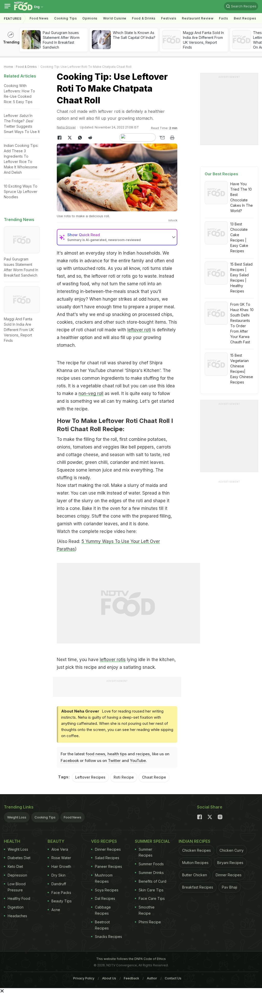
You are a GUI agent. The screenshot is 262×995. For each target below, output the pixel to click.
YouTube (138, 760)
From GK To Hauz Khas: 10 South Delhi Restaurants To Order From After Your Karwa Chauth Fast (242, 323)
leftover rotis (113, 659)
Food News (39, 18)
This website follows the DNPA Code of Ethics (131, 959)
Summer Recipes (145, 852)
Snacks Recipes (108, 936)
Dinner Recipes (108, 849)
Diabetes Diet (19, 858)
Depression (17, 875)
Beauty (56, 841)
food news (95, 753)
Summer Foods (151, 864)
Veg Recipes (104, 841)
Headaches (17, 916)
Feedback (131, 978)
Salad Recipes (107, 858)
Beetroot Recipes (102, 925)
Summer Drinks (151, 872)
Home (8, 67)
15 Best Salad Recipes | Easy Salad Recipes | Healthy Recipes (241, 277)
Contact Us (173, 978)
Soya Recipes (106, 890)
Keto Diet (15, 866)
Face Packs (61, 892)
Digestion (16, 907)
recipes (143, 753)
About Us (109, 978)
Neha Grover (66, 127)
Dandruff (58, 884)
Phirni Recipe (150, 922)
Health (12, 841)
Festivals (168, 18)
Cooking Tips (45, 817)
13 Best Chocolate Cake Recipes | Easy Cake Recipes (239, 237)
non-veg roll (91, 393)
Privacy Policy (83, 978)
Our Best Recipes (221, 173)
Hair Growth (61, 866)
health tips (117, 753)
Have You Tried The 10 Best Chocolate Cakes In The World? (241, 197)
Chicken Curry (232, 850)
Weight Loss (16, 817)
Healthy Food (19, 898)
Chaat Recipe (154, 777)
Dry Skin (58, 875)
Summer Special (152, 841)
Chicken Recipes (196, 850)
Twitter (114, 760)
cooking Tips (65, 18)
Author (152, 978)
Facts (223, 18)
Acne (55, 909)
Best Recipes (245, 18)
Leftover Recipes (90, 777)
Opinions (89, 18)
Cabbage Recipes (103, 910)
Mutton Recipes (195, 862)
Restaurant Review (197, 18)
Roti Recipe (124, 777)
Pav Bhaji (229, 887)
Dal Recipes (105, 898)
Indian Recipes (194, 841)
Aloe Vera (59, 849)
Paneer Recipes (108, 866)
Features (12, 18)
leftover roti (139, 329)
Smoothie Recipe (147, 910)
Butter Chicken (194, 875)
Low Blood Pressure (17, 887)
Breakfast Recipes (197, 887)
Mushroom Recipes (104, 878)
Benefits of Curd (152, 881)
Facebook (70, 760)
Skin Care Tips (151, 890)
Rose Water (61, 858)
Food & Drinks (144, 18)
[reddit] (90, 137)
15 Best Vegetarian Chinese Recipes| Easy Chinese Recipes (241, 368)
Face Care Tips (152, 898)
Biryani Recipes (230, 862)
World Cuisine (114, 18)
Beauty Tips (61, 901)
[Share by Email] (162, 137)
